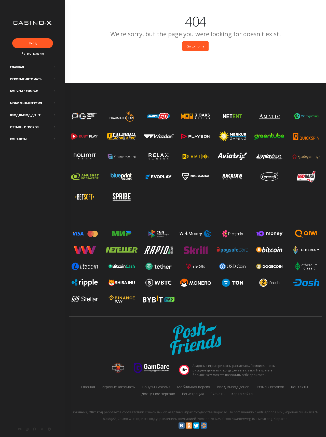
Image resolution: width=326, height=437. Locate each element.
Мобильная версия (26, 103)
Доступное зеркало (158, 393)
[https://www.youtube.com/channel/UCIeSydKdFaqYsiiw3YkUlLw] (19, 429)
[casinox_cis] (27, 429)
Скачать (217, 393)
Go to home (195, 46)
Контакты (18, 139)
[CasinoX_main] (41, 429)
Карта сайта (242, 393)
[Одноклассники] (189, 425)
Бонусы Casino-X (24, 91)
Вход (33, 43)
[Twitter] (196, 425)
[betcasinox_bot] (49, 429)
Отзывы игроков (24, 127)
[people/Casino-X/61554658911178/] (34, 429)
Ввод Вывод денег (25, 115)
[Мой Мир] (204, 425)
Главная (17, 67)
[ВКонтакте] (182, 425)
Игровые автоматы (26, 79)
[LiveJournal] (211, 425)
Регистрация (32, 53)
